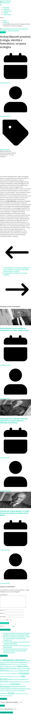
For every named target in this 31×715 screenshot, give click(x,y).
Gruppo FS (2, 673)
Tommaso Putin (18, 693)
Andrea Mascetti (5, 149)
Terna (11, 693)
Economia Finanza (5, 491)
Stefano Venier (26, 689)
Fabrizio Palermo (13, 666)
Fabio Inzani (4, 666)
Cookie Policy (7, 14)
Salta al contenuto (5, 1)
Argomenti (6, 7)
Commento (4, 595)
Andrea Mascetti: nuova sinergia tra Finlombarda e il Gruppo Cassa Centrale (14, 329)
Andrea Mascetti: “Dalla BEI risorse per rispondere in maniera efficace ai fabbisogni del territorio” (14, 421)
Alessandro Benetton (14, 659)
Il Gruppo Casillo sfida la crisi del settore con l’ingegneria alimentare (16, 643)
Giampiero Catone (21, 668)
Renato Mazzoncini (13, 681)
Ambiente (3, 32)
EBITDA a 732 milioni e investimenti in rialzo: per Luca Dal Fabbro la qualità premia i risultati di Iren (16, 638)
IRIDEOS (11, 676)
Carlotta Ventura (15, 664)
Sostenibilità (15, 686)
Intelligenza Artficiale (4, 676)
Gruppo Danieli (24, 671)
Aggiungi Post (7, 11)
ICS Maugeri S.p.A (14, 673)
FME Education (11, 668)
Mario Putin (16, 679)
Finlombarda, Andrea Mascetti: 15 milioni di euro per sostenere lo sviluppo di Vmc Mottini (14, 513)
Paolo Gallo (4, 681)
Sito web (2, 616)
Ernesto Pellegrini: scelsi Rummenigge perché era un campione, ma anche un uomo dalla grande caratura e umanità (16, 269)
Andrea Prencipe (9, 662)
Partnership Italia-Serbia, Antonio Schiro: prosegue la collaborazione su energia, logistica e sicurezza (15, 650)
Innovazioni (23, 673)
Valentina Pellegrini (8, 695)
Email (2, 613)
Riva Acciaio (21, 681)
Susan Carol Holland (5, 690)
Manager (10, 679)
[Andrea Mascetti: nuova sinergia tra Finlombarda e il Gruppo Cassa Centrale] (15, 325)
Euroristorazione (23, 664)
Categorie (6, 9)
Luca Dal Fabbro (16, 676)
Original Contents (5, 116)
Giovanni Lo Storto (14, 670)
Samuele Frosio (7, 684)
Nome (2, 610)
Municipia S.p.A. (23, 679)
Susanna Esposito (14, 690)
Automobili (8, 664)
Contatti (5, 13)
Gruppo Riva (7, 673)
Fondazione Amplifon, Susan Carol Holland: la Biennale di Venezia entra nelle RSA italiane (16, 634)
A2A (1, 660)
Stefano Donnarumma (13, 689)
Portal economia (5, 398)
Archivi (2, 709)
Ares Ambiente (19, 662)
